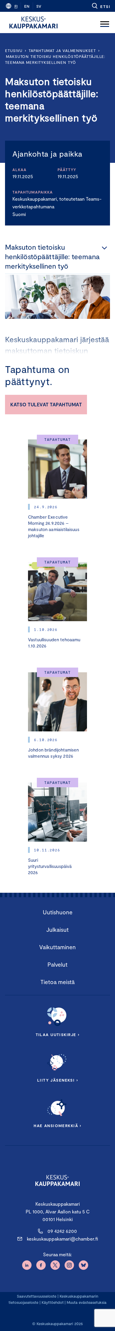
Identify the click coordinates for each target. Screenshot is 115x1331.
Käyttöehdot (53, 1302)
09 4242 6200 (62, 1231)
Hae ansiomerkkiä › (57, 1125)
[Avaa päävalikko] (104, 22)
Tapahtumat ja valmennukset (62, 50)
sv (38, 6)
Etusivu (13, 50)
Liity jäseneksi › (57, 1080)
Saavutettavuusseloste (36, 1296)
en (26, 6)
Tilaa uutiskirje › (58, 1034)
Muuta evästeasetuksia (86, 1302)
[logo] (33, 22)
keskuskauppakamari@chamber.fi (62, 1238)
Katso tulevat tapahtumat (46, 404)
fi (15, 6)
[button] (100, 6)
